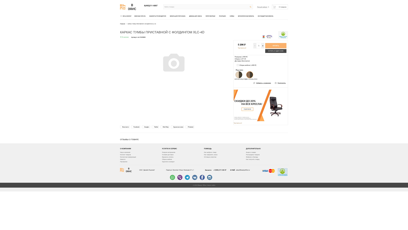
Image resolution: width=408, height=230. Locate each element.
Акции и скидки (251, 152)
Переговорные (210, 16)
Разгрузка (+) (241, 57)
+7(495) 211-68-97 (219, 170)
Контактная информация (128, 157)
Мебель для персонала (177, 16)
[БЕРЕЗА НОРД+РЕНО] (238, 74)
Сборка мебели (167, 159)
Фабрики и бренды (252, 157)
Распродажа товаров (253, 154)
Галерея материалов (168, 152)
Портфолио (123, 161)
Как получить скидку (253, 159)
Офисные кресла (139, 16)
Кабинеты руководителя (157, 16)
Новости (122, 159)
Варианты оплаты (167, 157)
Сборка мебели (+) (247, 65)
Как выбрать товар (210, 152)
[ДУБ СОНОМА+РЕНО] (249, 74)
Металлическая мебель (246, 16)
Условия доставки (168, 154)
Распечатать (282, 83)
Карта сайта (211, 185)
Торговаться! (242, 48)
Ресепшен (222, 16)
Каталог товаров (125, 154)
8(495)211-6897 (151, 6)
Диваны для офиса (195, 16)
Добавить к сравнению (263, 83)
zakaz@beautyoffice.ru (243, 170)
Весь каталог (127, 16)
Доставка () (242, 61)
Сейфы (232, 16)
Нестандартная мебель (265, 16)
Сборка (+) (240, 59)
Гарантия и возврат (168, 161)
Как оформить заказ (210, 154)
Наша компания (125, 152)
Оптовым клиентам (210, 157)
